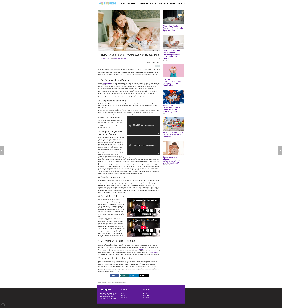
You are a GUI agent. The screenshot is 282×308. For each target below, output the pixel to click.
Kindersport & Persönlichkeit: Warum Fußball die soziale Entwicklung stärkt (171, 109)
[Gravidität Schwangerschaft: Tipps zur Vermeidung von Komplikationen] (173, 70)
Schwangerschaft (146, 3)
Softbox (141, 249)
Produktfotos (123, 282)
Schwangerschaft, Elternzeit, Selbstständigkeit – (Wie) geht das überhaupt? (172, 160)
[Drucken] (159, 58)
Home (123, 3)
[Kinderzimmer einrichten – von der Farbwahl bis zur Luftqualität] (173, 124)
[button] (114, 275)
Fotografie (109, 282)
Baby (179, 3)
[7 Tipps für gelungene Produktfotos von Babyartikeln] (129, 30)
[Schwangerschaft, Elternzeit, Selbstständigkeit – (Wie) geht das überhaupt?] (173, 148)
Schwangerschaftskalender (164, 3)
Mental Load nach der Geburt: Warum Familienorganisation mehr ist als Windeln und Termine (173, 54)
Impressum (124, 293)
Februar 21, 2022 (117, 58)
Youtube (147, 297)
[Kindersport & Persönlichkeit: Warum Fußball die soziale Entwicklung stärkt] (173, 97)
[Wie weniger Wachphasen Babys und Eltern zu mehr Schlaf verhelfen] (173, 17)
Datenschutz (124, 297)
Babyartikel (103, 282)
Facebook (147, 292)
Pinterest (147, 295)
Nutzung (123, 295)
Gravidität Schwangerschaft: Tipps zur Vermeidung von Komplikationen (172, 82)
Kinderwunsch (131, 3)
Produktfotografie (106, 83)
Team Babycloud (104, 58)
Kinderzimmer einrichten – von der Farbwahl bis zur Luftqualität (173, 134)
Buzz (125, 58)
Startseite (123, 292)
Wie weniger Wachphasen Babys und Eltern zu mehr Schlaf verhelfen (173, 28)
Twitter (146, 293)
